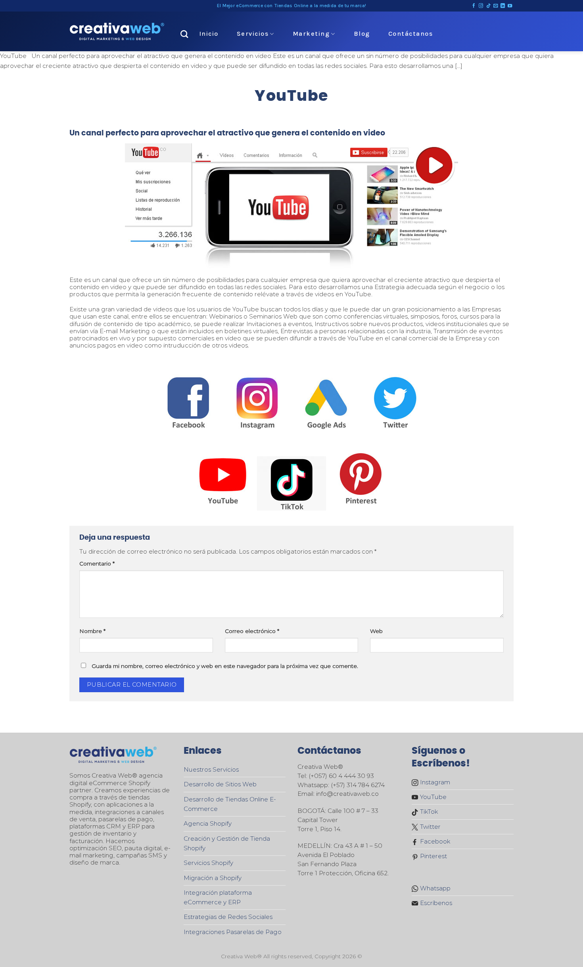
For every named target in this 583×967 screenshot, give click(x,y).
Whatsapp (434, 888)
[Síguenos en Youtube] (510, 6)
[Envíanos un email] (495, 6)
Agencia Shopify (208, 823)
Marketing (311, 33)
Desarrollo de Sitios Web (220, 784)
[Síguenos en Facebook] (474, 6)
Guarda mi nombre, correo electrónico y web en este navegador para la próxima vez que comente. (225, 666)
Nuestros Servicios (211, 769)
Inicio (209, 33)
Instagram (434, 782)
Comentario (97, 563)
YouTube (432, 797)
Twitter (429, 826)
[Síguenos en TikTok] (488, 6)
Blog (362, 33)
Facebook (434, 841)
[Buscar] (184, 33)
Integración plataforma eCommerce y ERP (218, 897)
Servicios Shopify (208, 863)
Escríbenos (435, 903)
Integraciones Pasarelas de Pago (233, 932)
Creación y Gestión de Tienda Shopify (227, 843)
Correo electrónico (252, 631)
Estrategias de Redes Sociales (228, 917)
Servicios (253, 33)
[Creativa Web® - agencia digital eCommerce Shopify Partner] (117, 31)
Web (376, 631)
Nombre (92, 631)
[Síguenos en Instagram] (481, 6)
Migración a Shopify (213, 878)
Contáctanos (410, 33)
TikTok (428, 811)
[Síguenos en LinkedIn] (503, 6)
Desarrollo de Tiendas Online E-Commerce (230, 804)
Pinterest (432, 856)
